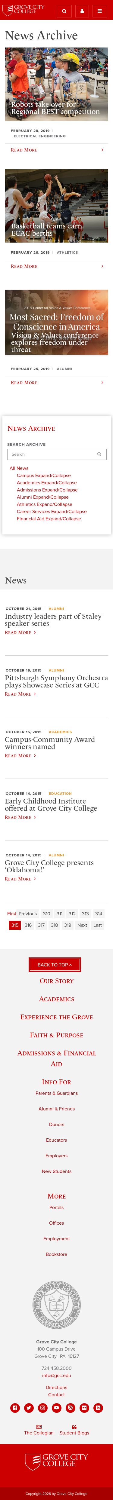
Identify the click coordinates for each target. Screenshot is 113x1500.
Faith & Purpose (56, 1035)
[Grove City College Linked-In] (98, 1408)
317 (41, 925)
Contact (56, 1395)
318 (54, 925)
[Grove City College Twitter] (29, 1408)
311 (59, 914)
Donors (56, 1125)
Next (82, 925)
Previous (28, 914)
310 (46, 914)
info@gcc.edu (56, 1376)
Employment (56, 1239)
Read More (18, 632)
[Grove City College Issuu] (70, 1408)
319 (67, 925)
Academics (60, 732)
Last (97, 925)
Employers (56, 1156)
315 (14, 925)
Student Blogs (74, 1433)
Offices (56, 1223)
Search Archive (26, 444)
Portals (56, 1208)
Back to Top (53, 965)
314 (98, 914)
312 (72, 914)
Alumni (56, 609)
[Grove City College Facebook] (15, 1408)
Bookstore (56, 1254)
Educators (56, 1140)
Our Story (57, 981)
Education (60, 793)
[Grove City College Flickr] (84, 1408)
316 (28, 925)
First (11, 914)
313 (85, 914)
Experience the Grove (56, 1017)
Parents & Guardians (57, 1093)
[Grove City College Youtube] (56, 1408)
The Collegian (39, 1433)
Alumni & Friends (57, 1109)
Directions (56, 1388)
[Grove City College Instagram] (43, 1408)
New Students (56, 1171)
